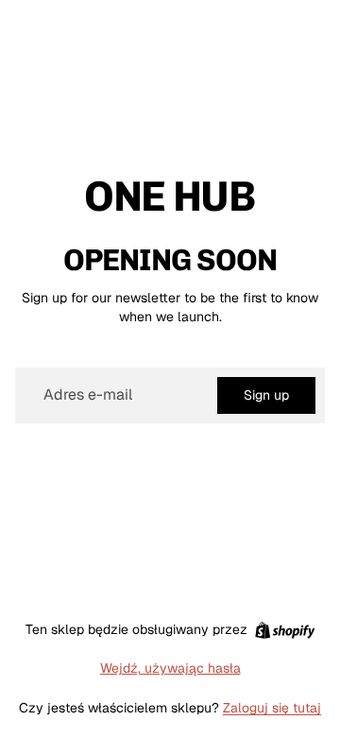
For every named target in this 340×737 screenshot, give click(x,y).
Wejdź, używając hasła (170, 668)
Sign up (266, 394)
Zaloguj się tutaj (272, 707)
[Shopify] (284, 630)
